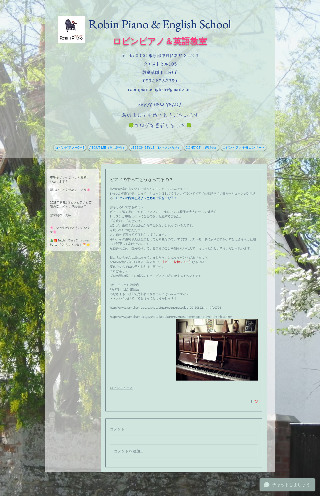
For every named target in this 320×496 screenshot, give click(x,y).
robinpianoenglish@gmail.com (160, 89)
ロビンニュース (121, 387)
